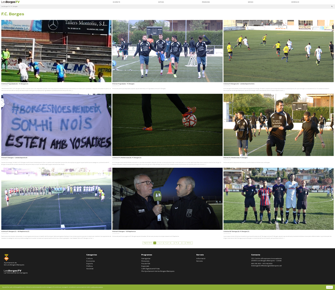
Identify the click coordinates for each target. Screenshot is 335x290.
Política (89, 266)
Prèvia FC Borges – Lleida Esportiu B (14, 157)
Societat (90, 269)
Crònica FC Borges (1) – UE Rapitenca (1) (15, 231)
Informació (295, 2)
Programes (206, 2)
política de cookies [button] (97, 287)
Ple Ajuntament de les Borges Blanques (157, 271)
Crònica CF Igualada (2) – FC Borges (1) (14, 84)
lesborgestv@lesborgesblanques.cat (266, 266)
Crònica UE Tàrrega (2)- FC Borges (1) (236, 231)
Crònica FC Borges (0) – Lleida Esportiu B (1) (239, 84)
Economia (90, 261)
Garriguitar (145, 258)
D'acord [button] (329, 287)
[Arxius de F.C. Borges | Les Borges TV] (10, 2)
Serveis (250, 2)
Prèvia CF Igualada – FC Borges (123, 84)
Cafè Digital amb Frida (150, 269)
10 (176, 242)
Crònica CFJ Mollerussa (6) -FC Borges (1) (126, 157)
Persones (145, 261)
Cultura (89, 258)
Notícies (161, 2)
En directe (116, 2)
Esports (89, 264)
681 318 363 (256, 264)
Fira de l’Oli (145, 264)
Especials (145, 266)
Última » (189, 242)
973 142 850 (267, 264)
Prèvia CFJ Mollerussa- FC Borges (235, 157)
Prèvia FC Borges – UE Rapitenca (124, 231)
